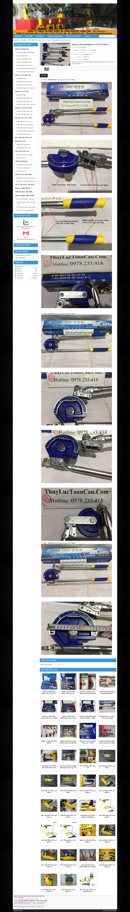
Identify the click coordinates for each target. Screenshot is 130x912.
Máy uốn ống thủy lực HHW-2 (107, 766)
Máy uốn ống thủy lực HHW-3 (49, 791)
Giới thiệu (29, 36)
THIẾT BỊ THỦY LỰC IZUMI (23, 174)
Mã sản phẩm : (78, 54)
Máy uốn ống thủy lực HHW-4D (68, 865)
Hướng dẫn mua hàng (55, 36)
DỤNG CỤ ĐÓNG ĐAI (21, 49)
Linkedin (93, 50)
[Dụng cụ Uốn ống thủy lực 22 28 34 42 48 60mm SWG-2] (107, 731)
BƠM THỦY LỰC (20, 141)
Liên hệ (87, 36)
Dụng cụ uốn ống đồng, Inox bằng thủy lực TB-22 (68, 767)
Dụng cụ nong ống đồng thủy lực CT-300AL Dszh (68, 693)
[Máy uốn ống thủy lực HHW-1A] (88, 780)
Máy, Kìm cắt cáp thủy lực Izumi (27, 181)
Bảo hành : (79, 59)
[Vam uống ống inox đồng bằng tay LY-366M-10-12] (88, 855)
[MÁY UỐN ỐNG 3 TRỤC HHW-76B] (49, 879)
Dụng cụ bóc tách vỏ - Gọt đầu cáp (26, 203)
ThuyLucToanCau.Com (38, 903)
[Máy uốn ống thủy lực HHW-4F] (68, 830)
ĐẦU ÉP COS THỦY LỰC (25, 85)
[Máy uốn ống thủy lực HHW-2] (107, 756)
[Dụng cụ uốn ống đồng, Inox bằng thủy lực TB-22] (68, 756)
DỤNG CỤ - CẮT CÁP (21, 91)
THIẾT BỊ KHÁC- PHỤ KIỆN (23, 192)
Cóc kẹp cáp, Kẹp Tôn (24, 168)
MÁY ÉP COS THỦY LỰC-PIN (26, 88)
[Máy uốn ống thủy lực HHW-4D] (68, 855)
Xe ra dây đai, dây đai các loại (26, 71)
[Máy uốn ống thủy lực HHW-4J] (68, 805)
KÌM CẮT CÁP (22, 95)
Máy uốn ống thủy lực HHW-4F (68, 841)
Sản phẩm (39, 36)
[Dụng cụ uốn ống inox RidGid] (49, 731)
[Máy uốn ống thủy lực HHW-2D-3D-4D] (88, 879)
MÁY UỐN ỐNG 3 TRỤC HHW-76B (49, 890)
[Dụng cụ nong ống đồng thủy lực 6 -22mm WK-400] (49, 706)
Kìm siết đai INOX (23, 55)
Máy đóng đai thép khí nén (25, 65)
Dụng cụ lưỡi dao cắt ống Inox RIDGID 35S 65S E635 (88, 693)
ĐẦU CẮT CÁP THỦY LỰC (25, 101)
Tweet (84, 50)
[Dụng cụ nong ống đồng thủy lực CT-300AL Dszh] (68, 681)
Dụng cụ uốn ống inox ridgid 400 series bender (107, 693)
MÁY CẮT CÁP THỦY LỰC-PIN (26, 104)
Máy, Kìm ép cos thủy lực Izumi (26, 178)
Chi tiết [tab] (43, 75)
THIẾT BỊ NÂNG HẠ (21, 161)
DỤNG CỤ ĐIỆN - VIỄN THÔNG (24, 195)
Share (76, 50)
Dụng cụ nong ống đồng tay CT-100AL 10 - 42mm (49, 693)
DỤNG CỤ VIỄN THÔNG (22, 188)
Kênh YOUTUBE (20, 257)
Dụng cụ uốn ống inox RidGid (49, 742)
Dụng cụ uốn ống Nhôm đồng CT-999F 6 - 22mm (88, 717)
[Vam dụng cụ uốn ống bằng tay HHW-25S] (88, 805)
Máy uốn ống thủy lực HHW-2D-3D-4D (88, 890)
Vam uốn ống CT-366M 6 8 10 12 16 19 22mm (107, 717)
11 (82, 47)
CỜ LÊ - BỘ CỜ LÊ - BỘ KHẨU (24, 184)
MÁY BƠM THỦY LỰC (24, 148)
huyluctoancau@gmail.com (24, 903)
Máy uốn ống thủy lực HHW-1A (88, 791)
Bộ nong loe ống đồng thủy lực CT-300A (88, 742)
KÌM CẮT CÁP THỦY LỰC (25, 98)
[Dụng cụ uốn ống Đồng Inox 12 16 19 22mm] (55, 54)
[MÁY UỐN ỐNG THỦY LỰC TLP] (88, 756)
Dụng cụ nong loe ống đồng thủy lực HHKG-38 (68, 742)
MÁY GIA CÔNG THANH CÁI (26, 131)
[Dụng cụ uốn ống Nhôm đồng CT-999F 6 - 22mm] (88, 706)
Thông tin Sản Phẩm (73, 36)
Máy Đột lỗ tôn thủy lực (24, 134)
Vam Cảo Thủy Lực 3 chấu (25, 154)
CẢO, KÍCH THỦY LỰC (22, 151)
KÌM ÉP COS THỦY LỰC (25, 81)
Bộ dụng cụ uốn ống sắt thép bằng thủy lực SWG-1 (49, 767)
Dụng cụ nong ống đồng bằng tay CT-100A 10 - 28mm (68, 718)
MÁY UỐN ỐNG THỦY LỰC (23, 137)
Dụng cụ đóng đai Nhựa (24, 59)
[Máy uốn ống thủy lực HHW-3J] (49, 805)
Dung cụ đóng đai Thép (24, 62)
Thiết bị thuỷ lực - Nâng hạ (23, 255)
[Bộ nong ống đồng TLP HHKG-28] (107, 855)
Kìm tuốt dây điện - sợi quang (26, 199)
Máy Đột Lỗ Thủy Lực (24, 121)
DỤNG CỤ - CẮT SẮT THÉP (23, 108)
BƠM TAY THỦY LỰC (24, 144)
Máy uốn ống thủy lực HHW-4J (68, 816)
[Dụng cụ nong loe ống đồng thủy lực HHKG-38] (68, 731)
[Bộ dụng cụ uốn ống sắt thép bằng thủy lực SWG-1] (49, 756)
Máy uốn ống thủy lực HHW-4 (68, 791)
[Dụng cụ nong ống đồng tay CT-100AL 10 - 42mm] (49, 681)
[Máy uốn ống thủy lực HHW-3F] (49, 830)
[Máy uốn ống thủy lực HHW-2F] (107, 805)
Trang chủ (18, 36)
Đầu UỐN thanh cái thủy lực (25, 128)
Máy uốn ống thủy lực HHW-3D (49, 865)
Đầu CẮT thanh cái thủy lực (25, 124)
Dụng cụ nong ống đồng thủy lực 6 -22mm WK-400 (49, 718)
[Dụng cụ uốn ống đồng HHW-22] (88, 830)
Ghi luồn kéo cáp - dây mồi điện (27, 207)
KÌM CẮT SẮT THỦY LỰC (25, 111)
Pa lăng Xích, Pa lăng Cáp (25, 164)
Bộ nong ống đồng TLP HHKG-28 (107, 865)
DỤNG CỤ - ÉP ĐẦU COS (23, 75)
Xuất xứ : (79, 57)
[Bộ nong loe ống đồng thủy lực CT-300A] (88, 731)
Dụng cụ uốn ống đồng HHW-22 (88, 841)
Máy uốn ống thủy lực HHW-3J (49, 816)
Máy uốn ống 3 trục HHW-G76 (68, 890)
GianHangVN (113, 910)
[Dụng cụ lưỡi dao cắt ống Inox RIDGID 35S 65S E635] (88, 681)
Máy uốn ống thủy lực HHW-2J (107, 791)
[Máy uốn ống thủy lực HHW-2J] (107, 780)
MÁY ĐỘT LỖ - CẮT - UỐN (23, 118)
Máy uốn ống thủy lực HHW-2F (107, 816)
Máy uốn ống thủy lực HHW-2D (107, 841)
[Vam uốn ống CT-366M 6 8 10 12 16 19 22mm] (107, 706)
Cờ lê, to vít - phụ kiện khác (25, 210)
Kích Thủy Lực (22, 158)
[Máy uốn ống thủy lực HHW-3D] (49, 855)
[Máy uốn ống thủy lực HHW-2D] (107, 830)
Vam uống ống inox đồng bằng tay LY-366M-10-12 (88, 866)
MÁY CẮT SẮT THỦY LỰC (25, 114)
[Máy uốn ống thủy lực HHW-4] (68, 780)
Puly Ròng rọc (22, 171)
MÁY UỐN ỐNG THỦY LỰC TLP (88, 766)
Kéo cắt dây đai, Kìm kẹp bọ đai (27, 68)
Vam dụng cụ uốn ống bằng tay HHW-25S (87, 816)
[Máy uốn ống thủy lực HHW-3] (49, 780)
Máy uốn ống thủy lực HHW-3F (49, 841)
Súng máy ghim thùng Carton (26, 52)
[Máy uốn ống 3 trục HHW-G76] (68, 879)
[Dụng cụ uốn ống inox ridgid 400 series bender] (107, 681)
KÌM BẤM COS (22, 78)
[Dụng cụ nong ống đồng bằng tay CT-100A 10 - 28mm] (68, 706)
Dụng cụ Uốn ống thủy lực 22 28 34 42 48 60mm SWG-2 (107, 742)
